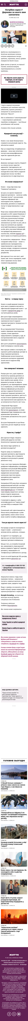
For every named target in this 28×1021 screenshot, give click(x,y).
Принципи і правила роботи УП (10, 964)
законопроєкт (21, 344)
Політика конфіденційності (19, 960)
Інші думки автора (10, 690)
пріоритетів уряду (14, 311)
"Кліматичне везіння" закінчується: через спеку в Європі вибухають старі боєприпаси (12, 930)
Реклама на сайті (5, 960)
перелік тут (19, 234)
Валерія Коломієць (17, 22)
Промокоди (23, 964)
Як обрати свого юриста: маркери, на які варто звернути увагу (14, 80)
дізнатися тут (16, 558)
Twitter (22, 644)
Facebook (13, 644)
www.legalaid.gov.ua (8, 490)
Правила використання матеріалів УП (14, 962)
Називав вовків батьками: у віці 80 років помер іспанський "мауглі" (13, 844)
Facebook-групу (6, 654)
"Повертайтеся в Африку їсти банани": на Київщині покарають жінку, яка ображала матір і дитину (14, 815)
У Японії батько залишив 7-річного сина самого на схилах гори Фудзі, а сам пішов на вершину (13, 786)
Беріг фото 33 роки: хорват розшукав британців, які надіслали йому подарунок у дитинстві (12, 901)
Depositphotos (12, 605)
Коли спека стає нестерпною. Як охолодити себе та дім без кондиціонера (14, 872)
